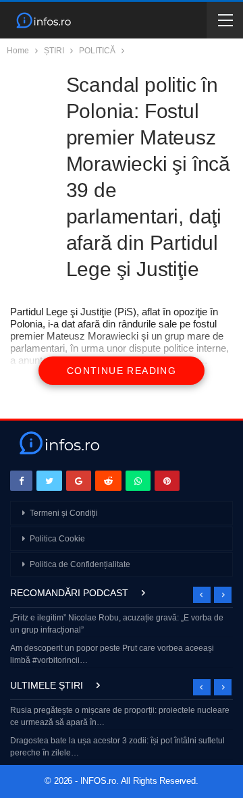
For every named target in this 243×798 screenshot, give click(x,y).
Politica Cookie (57, 538)
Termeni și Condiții (64, 513)
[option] (121, 640)
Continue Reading (121, 370)
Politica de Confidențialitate (80, 564)
